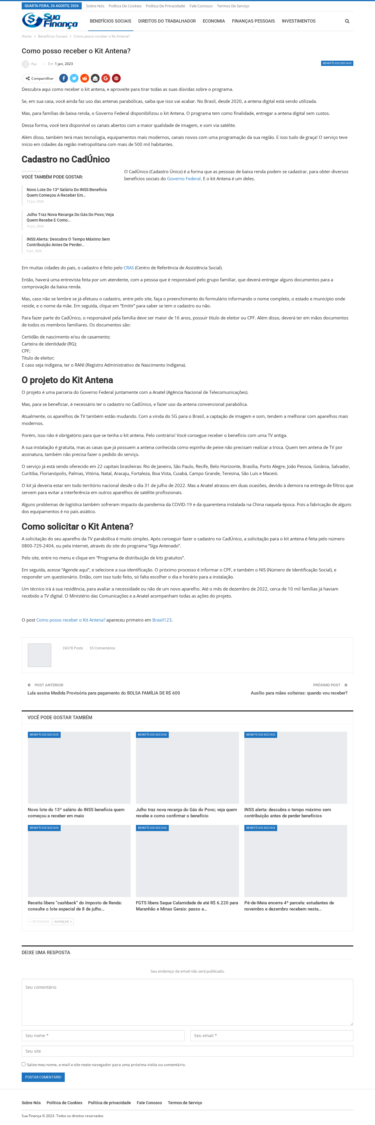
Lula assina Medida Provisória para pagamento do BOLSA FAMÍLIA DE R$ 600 (104, 693)
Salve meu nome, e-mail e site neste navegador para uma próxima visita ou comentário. (106, 1064)
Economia (214, 21)
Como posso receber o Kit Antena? (70, 620)
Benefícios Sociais (110, 21)
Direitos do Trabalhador (167, 21)
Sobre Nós (95, 5)
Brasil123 (162, 620)
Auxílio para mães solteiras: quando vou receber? (299, 693)
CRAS (129, 267)
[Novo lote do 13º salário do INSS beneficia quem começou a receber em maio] (79, 768)
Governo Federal (184, 178)
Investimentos (299, 21)
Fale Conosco (201, 5)
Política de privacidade (165, 5)
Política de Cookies (125, 5)
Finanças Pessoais (253, 21)
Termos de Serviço (233, 5)
